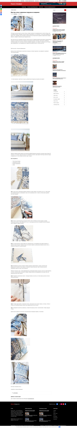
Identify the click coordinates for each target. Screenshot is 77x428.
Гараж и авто (56, 95)
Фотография (55, 416)
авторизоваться (31, 398)
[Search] (65, 10)
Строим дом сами (56, 104)
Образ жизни (55, 413)
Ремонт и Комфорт (16, 4)
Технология (55, 419)
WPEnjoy (33, 425)
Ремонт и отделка (56, 102)
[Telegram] (1, 5)
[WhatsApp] (1, 9)
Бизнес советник (55, 28)
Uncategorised (56, 91)
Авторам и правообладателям (49, 425)
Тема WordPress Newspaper (27, 425)
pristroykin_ (55, 31)
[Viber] (1, 13)
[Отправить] (1, 14)
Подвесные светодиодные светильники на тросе (57, 86)
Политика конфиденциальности (62, 425)
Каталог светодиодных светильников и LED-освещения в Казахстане (59, 53)
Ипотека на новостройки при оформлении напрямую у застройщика (58, 42)
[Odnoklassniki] (1, 11)
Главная (54, 410)
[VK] (1, 7)
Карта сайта (55, 425)
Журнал (54, 414)
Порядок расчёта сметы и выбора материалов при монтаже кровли (59, 30)
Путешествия (55, 417)
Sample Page (42, 425)
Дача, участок (56, 97)
